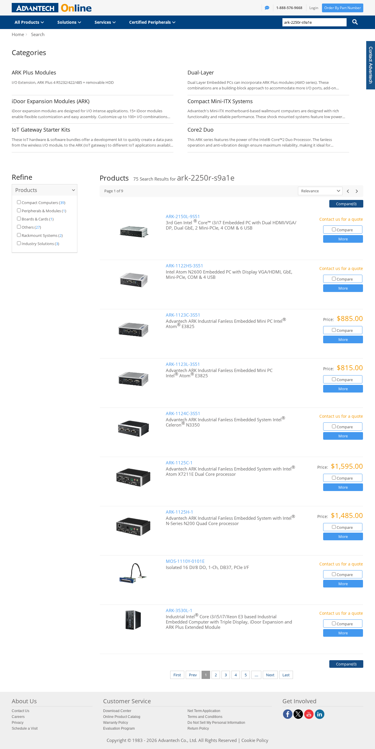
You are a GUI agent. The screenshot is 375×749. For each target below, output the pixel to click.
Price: (329, 319)
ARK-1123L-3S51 (183, 364)
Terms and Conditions (205, 717)
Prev (193, 674)
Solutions (67, 22)
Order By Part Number (342, 7)
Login (313, 7)
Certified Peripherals (150, 22)
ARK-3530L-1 (179, 610)
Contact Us (20, 711)
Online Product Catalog (121, 717)
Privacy (17, 723)
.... (256, 674)
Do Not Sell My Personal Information (216, 723)
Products (26, 189)
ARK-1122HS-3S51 (184, 266)
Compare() (346, 203)
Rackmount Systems (39, 235)
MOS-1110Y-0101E (185, 561)
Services (103, 22)
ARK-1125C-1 (179, 463)
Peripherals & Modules (41, 210)
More (343, 239)
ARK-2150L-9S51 (183, 216)
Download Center (117, 711)
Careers (18, 717)
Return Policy (198, 728)
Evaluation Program (119, 728)
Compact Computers (40, 202)
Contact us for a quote (341, 219)
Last (286, 674)
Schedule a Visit (25, 728)
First (177, 674)
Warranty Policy (115, 723)
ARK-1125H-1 (179, 512)
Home (18, 34)
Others (28, 227)
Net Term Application (204, 711)
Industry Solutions (38, 243)
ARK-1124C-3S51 (183, 413)
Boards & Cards (35, 219)
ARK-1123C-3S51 (183, 315)
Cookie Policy (254, 740)
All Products (27, 22)
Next (270, 674)
